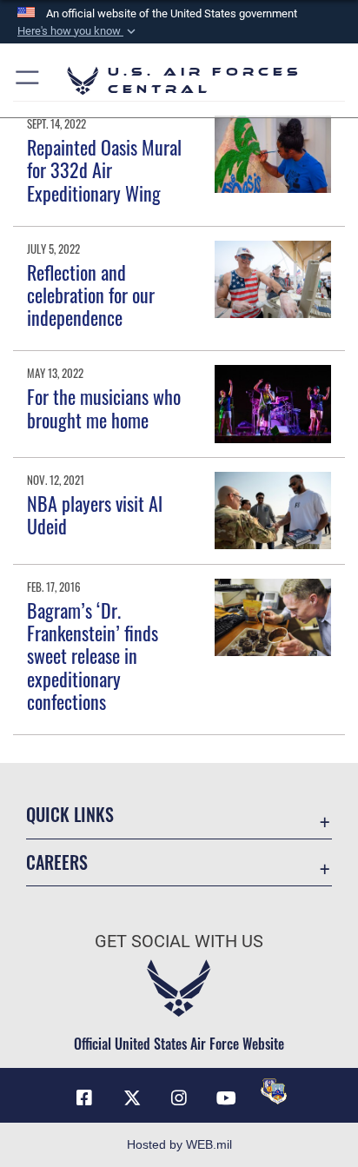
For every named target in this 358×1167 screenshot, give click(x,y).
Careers (57, 862)
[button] (78, 31)
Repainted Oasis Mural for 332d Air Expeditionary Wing (104, 170)
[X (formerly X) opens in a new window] (132, 1098)
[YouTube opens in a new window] (226, 1098)
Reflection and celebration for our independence (91, 295)
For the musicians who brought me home (104, 407)
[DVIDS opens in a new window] (274, 1091)
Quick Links (70, 814)
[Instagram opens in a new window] (179, 1098)
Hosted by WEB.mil (179, 1144)
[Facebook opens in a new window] (84, 1098)
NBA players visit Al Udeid (94, 514)
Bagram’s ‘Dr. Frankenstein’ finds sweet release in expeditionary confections (92, 656)
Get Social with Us (179, 942)
